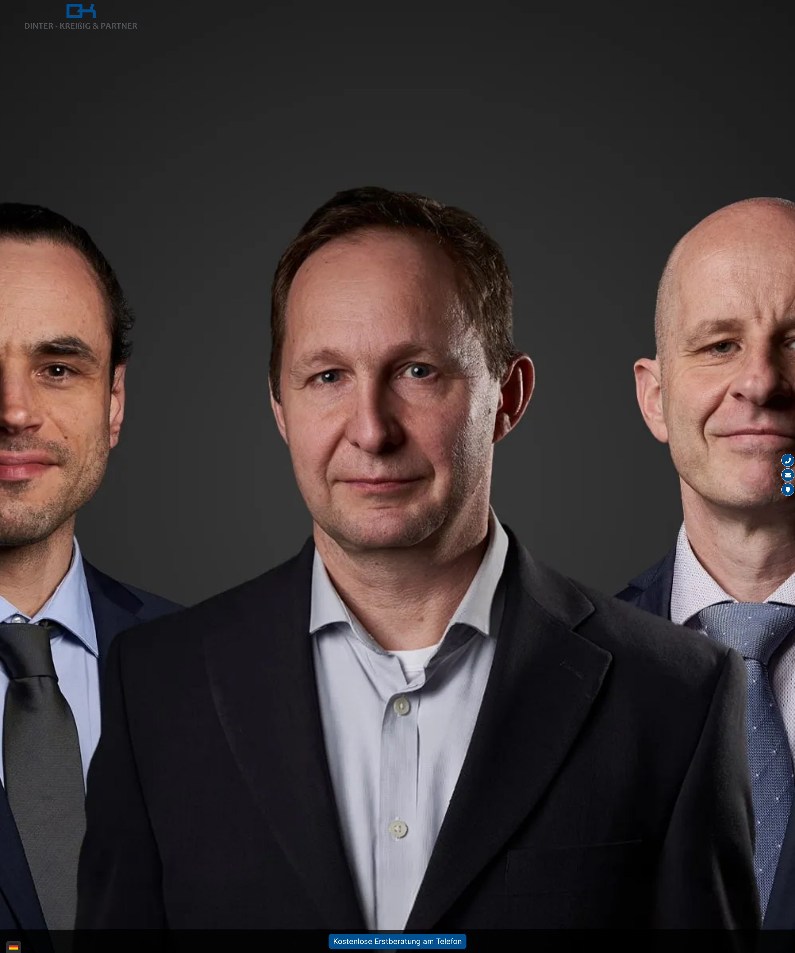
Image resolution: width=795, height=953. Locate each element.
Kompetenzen (615, 19)
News (723, 19)
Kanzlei (654, 19)
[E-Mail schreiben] (787, 474)
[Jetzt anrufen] (787, 460)
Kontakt (753, 19)
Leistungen (689, 19)
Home (579, 19)
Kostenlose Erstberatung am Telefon (397, 941)
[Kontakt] (787, 489)
